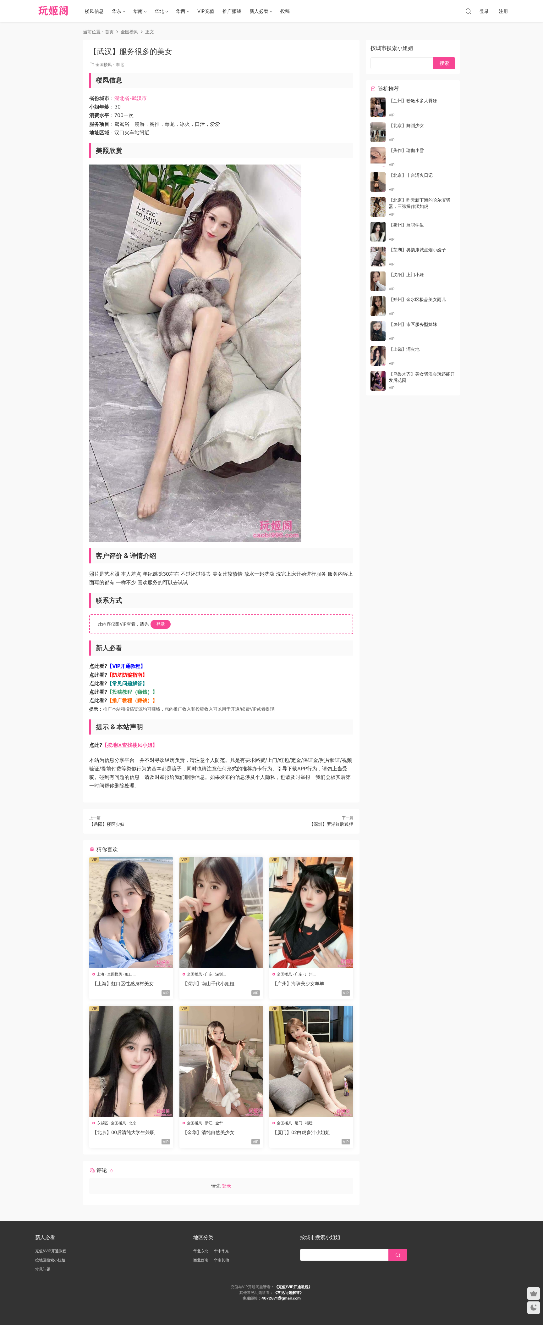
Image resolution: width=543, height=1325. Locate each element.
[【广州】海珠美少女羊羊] (311, 912)
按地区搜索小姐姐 (50, 1260)
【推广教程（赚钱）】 (132, 700)
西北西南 (200, 1260)
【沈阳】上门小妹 (406, 274)
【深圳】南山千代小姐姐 (208, 984)
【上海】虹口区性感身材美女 (123, 984)
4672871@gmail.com (281, 1298)
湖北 (120, 64)
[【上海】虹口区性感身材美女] (131, 912)
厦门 (298, 1123)
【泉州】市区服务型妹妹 (413, 324)
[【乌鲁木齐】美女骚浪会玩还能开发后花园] (378, 381)
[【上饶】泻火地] (378, 356)
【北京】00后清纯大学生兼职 (123, 1132)
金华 (219, 1123)
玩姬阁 (53, 11)
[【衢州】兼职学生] (378, 232)
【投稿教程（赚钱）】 (132, 692)
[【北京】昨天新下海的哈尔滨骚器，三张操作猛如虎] (378, 207)
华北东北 (200, 1251)
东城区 (102, 1123)
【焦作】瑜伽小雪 (406, 150)
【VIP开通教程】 (126, 666)
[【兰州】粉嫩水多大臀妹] (378, 107)
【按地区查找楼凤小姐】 (129, 745)
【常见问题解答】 (127, 683)
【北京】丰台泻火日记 (411, 175)
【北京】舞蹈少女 (406, 125)
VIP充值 (205, 11)
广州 (309, 974)
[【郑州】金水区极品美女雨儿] (378, 306)
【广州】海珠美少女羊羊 (298, 984)
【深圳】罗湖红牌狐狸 (331, 824)
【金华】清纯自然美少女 (208, 1132)
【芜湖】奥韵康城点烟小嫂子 (417, 249)
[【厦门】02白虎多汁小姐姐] (311, 1061)
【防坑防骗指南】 (127, 675)
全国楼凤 (104, 64)
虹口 (129, 974)
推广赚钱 (231, 11)
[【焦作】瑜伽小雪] (378, 157)
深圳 (219, 974)
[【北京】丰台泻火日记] (378, 182)
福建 (309, 1123)
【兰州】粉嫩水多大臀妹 (413, 100)
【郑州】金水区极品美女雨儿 (417, 299)
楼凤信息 (94, 11)
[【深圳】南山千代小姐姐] (221, 912)
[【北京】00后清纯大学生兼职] (131, 1061)
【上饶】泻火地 (404, 349)
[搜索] (468, 11)
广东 (208, 974)
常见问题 (42, 1269)
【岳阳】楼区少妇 (106, 824)
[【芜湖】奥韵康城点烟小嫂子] (378, 256)
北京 (132, 1123)
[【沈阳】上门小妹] (378, 281)
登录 (160, 624)
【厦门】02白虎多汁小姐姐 (301, 1132)
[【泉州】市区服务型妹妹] (378, 331)
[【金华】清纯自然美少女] (221, 1061)
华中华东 (221, 1251)
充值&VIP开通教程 (50, 1251)
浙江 (208, 1123)
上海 (100, 974)
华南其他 (221, 1260)
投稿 (285, 11)
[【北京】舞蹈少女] (378, 132)
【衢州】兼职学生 (406, 224)
